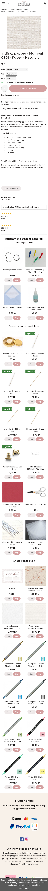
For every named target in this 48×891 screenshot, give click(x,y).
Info (8, 280)
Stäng (26, 888)
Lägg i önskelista (11, 188)
